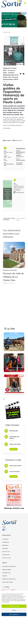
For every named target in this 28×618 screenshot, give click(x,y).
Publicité (4, 576)
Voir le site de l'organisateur (19, 163)
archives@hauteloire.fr (21, 160)
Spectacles (5, 548)
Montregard (13, 431)
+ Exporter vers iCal (17, 140)
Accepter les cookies (14, 606)
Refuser (14, 610)
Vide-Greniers (6, 555)
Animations (5, 539)
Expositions (5, 545)
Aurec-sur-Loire (14, 444)
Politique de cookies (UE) (8, 579)
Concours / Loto (6, 558)
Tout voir (13, 449)
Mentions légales (6, 569)
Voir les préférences (14, 614)
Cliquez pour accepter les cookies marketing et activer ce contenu (7, 194)
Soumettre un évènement (8, 566)
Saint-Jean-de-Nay (15, 466)
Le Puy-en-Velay (14, 471)
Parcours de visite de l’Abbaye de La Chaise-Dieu (13, 277)
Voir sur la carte (20, 192)
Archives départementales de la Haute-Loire (21, 152)
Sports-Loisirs (6, 551)
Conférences (5, 542)
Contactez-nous (6, 573)
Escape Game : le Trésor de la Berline (9, 219)
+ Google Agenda (7, 140)
